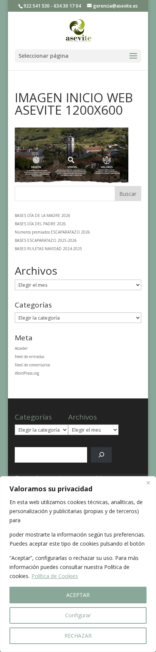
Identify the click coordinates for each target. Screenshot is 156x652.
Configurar (78, 615)
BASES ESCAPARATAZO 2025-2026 (46, 240)
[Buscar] (101, 455)
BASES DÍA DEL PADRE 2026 (40, 223)
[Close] (148, 482)
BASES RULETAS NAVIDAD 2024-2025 (48, 248)
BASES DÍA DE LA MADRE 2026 (42, 215)
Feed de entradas (29, 356)
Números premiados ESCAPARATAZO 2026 (52, 232)
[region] (78, 564)
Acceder (21, 348)
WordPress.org (27, 373)
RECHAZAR (78, 635)
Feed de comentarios (32, 365)
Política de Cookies (54, 576)
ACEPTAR (78, 594)
